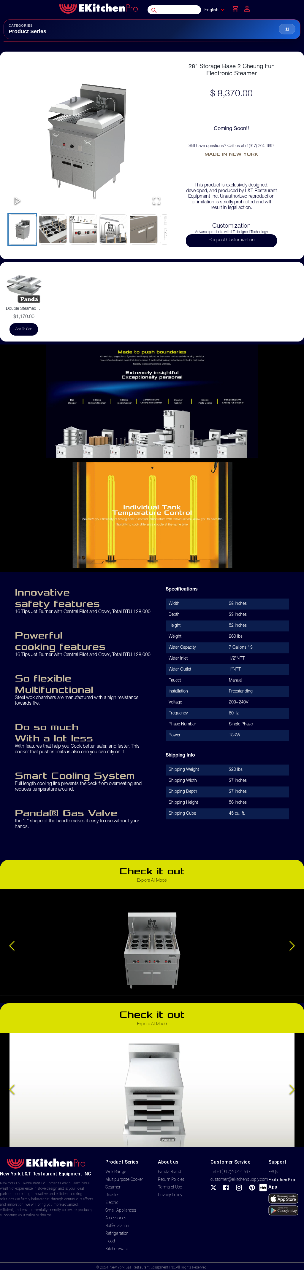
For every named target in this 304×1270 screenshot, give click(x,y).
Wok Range (115, 1171)
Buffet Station (117, 1225)
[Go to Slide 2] (52, 229)
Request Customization (231, 240)
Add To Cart (23, 329)
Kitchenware (116, 1248)
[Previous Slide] (12, 946)
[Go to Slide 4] (113, 229)
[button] (87, 137)
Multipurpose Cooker (124, 1179)
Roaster (112, 1194)
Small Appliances (120, 1210)
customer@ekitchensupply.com (239, 1179)
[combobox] (216, 9)
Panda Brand (169, 1171)
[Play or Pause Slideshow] (17, 201)
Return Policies (171, 1179)
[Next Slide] (292, 946)
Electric (111, 1202)
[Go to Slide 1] (22, 229)
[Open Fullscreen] (156, 201)
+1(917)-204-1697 (259, 146)
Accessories (115, 1217)
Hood (110, 1241)
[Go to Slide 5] (143, 229)
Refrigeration (117, 1233)
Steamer (113, 1187)
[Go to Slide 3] (83, 229)
